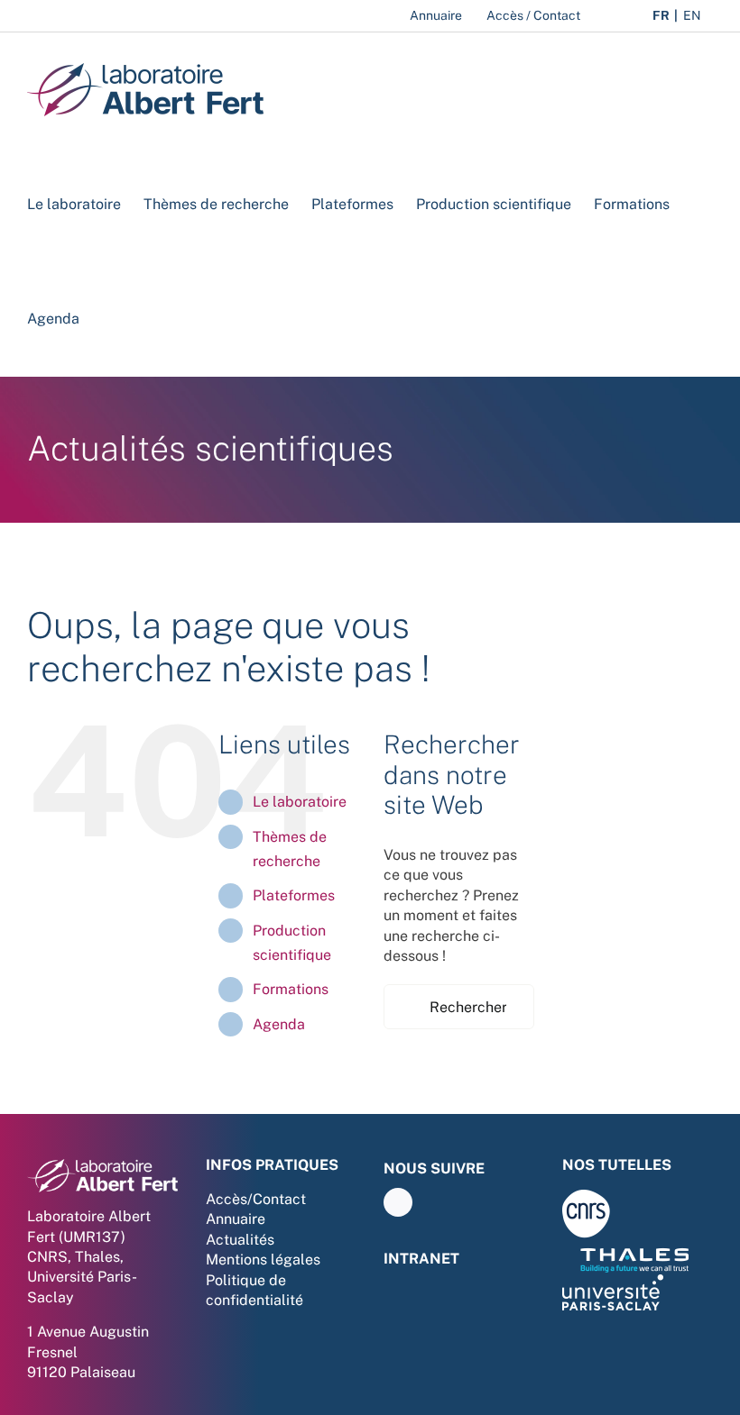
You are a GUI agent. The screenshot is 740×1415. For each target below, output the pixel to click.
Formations (290, 989)
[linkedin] (398, 1202)
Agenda (279, 1024)
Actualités (240, 1239)
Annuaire (235, 1219)
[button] (107, 318)
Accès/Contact (256, 1199)
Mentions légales (263, 1259)
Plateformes (294, 895)
